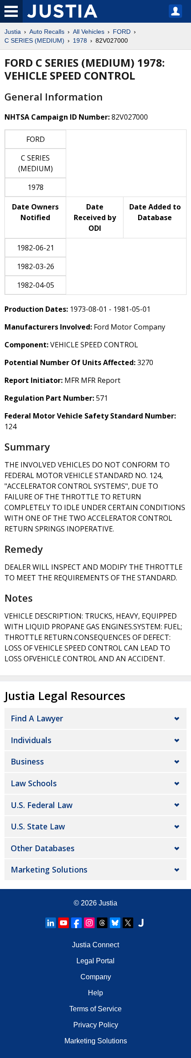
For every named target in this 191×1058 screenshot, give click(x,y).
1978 (80, 40)
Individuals (31, 740)
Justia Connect (95, 945)
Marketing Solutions (49, 869)
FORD (122, 31)
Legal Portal (95, 961)
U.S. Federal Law (41, 805)
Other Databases (43, 848)
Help (95, 993)
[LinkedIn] (50, 922)
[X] (128, 922)
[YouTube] (63, 922)
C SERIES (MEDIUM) (34, 40)
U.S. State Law (38, 826)
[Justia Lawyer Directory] (140, 922)
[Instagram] (89, 922)
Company (95, 977)
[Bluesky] (115, 922)
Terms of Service (95, 1009)
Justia (12, 31)
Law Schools (34, 783)
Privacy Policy (95, 1025)
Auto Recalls (46, 31)
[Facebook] (76, 922)
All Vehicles (88, 31)
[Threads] (102, 922)
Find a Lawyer (37, 718)
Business (27, 761)
